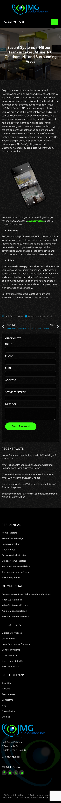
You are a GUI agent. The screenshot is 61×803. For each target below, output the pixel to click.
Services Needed (15, 392)
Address (10, 380)
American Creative (48, 797)
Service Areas (8, 694)
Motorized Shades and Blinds (16, 566)
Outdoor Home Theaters (14, 560)
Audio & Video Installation (14, 611)
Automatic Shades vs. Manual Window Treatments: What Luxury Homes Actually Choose (28, 476)
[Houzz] (10, 772)
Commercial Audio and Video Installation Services (26, 594)
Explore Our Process (12, 633)
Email (8, 368)
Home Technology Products (16, 644)
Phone (9, 356)
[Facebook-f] (4, 772)
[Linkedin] (21, 772)
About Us (6, 683)
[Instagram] (15, 772)
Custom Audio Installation (14, 555)
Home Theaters (9, 532)
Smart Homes (8, 549)
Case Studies (8, 638)
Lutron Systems (9, 655)
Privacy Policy (8, 711)
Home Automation (11, 544)
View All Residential (11, 577)
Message (11, 404)
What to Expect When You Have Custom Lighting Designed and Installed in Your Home (27, 466)
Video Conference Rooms (15, 605)
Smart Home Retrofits (12, 661)
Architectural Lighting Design (16, 572)
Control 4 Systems (11, 649)
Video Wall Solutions (12, 599)
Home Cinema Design (12, 538)
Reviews (6, 688)
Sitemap (6, 716)
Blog (4, 705)
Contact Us (7, 699)
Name (8, 344)
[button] (54, 22)
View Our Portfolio (11, 666)
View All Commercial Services (16, 616)
